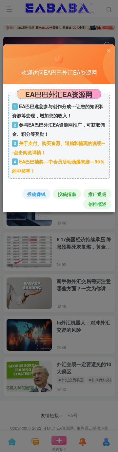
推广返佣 (97, 194)
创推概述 (97, 204)
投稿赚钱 (36, 194)
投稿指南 (67, 194)
